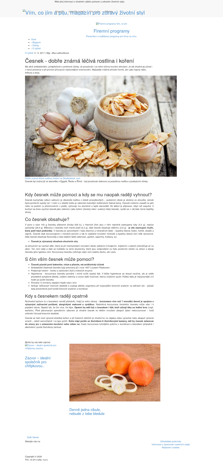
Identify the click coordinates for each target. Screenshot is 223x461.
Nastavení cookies (170, 447)
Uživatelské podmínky (170, 441)
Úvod (33, 39)
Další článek (33, 437)
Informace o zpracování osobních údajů (171, 444)
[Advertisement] (134, 389)
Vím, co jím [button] (94, 11)
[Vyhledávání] (117, 14)
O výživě (36, 48)
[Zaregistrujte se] (117, 10)
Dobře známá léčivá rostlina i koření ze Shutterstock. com (52, 178)
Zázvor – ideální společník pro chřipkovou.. (38, 361)
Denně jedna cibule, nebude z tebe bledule (87, 411)
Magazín (59, 11)
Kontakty (109, 11)
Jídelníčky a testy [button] (76, 11)
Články (35, 45)
